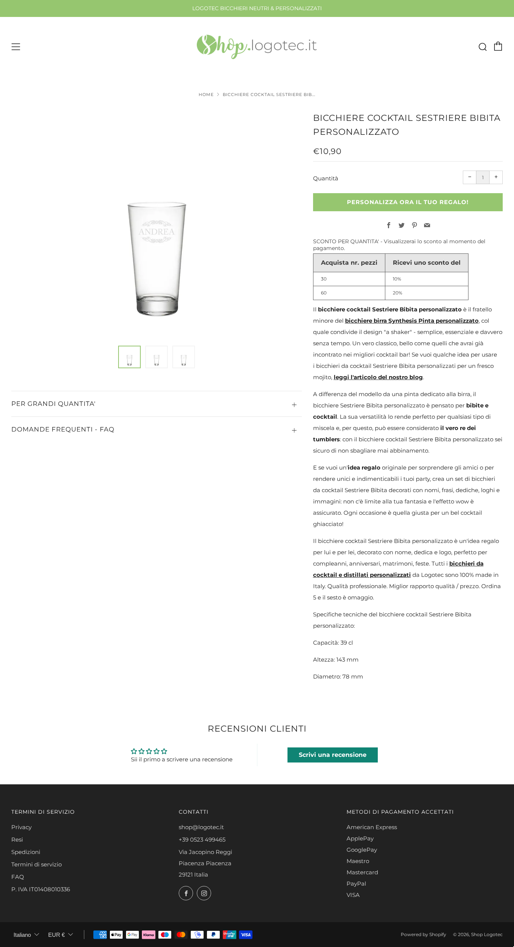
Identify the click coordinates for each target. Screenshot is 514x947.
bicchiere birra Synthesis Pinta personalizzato (412, 320)
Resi (17, 839)
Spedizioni (25, 852)
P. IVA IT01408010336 (40, 889)
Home (206, 94)
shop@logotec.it (201, 827)
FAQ (17, 876)
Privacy (21, 827)
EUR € (56, 935)
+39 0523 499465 (202, 839)
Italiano (22, 935)
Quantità (325, 178)
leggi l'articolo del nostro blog (378, 377)
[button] (129, 357)
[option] (156, 224)
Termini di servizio (36, 864)
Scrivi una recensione (332, 754)
